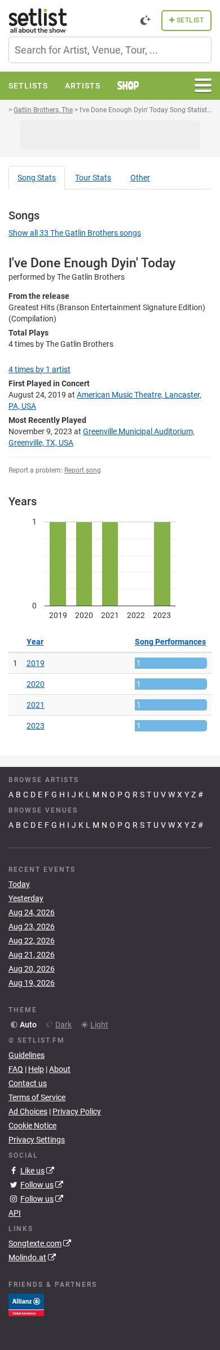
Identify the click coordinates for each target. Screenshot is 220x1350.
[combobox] (110, 50)
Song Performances (170, 641)
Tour (93, 177)
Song (36, 177)
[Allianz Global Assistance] (26, 1304)
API (14, 1212)
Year (35, 641)
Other (140, 177)
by (39, 369)
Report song (82, 470)
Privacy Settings (36, 1139)
